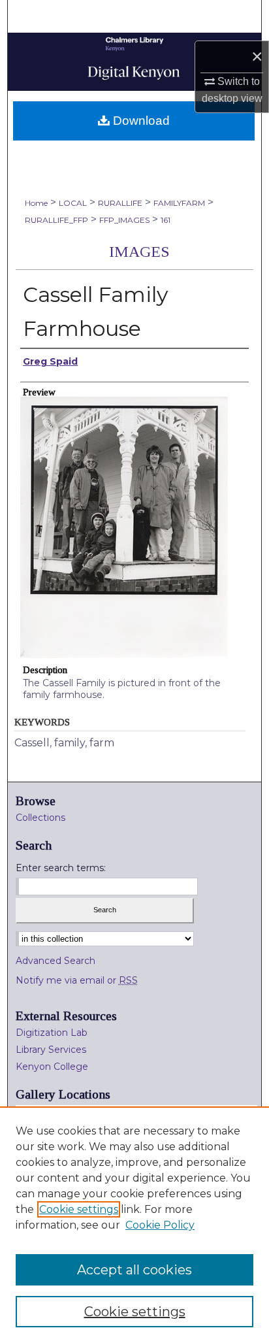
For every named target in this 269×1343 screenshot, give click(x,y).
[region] (134, 1224)
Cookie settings (78, 1209)
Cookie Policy (160, 1225)
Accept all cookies (134, 1270)
